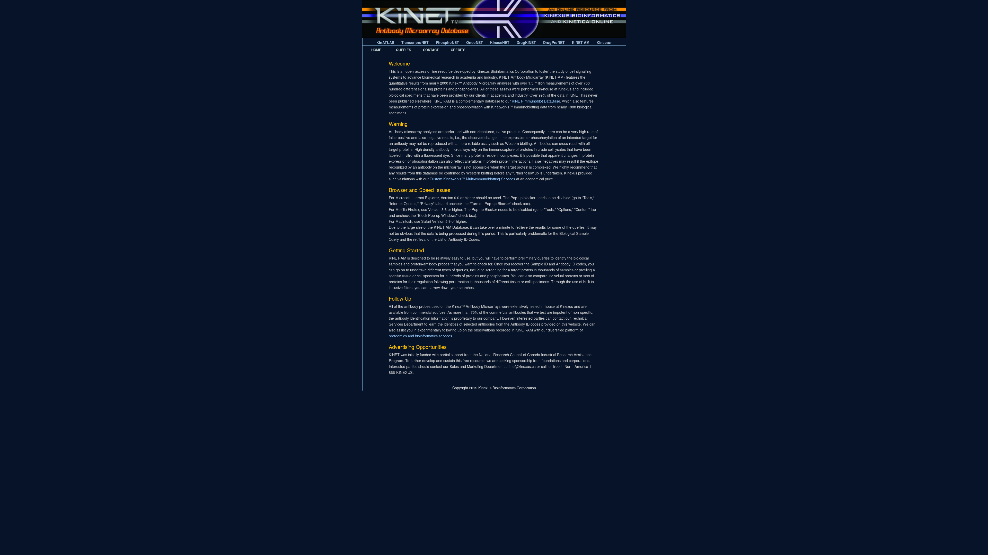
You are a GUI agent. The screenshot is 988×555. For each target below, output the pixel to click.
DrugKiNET (526, 42)
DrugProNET (554, 42)
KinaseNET (499, 42)
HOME (376, 50)
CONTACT (431, 50)
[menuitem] (376, 49)
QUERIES (403, 50)
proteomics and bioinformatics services (420, 335)
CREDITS (458, 50)
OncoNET (474, 42)
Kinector (604, 42)
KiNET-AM (580, 42)
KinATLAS (385, 42)
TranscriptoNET (415, 42)
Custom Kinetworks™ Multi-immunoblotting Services (472, 178)
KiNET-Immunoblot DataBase (536, 101)
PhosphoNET (447, 42)
